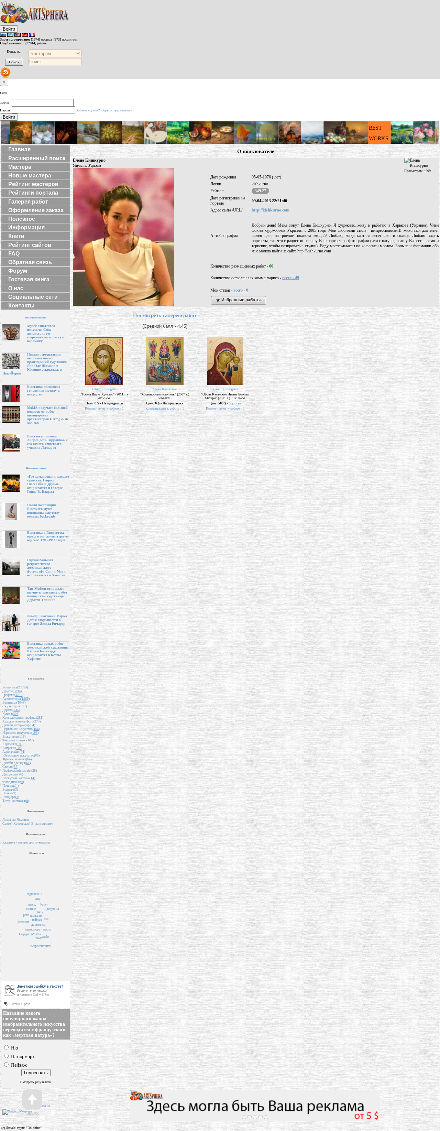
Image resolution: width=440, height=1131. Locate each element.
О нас (15, 288)
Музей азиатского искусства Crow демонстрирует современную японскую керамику (45, 333)
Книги (16, 236)
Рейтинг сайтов (29, 245)
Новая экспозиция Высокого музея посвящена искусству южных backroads (43, 510)
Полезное (21, 219)
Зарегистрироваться (117, 110)
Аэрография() (13, 751)
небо (45, 936)
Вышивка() (13, 702)
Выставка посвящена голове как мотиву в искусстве (43, 390)
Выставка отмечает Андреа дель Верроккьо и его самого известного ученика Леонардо (47, 441)
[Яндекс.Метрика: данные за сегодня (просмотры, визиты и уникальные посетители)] (17, 1112)
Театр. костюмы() (15, 801)
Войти (9, 29)
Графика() (12, 695)
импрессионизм (40, 946)
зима (38, 938)
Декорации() (12, 774)
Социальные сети (33, 297)
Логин (4, 103)
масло (47, 929)
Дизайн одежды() (16, 763)
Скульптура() (14, 706)
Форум (17, 271)
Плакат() (9, 793)
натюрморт (32, 929)
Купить (235, 403)
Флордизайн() (13, 782)
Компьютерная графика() (22, 717)
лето (40, 911)
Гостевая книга (29, 279)
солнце (31, 909)
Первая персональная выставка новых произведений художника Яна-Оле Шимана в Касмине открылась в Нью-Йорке (34, 363)
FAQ (14, 254)
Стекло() (10, 767)
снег (38, 898)
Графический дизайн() (19, 770)
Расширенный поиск (36, 158)
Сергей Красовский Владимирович (27, 823)
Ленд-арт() (10, 797)
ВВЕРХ (32, 1113)
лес (46, 918)
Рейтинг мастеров (33, 184)
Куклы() (10, 714)
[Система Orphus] (35, 1007)
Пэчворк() (10, 785)
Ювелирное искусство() (21, 755)
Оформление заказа (36, 210)
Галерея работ (28, 202)
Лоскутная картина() (18, 778)
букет (44, 904)
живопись (38, 924)
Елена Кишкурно (104, 389)
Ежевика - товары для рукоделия (26, 842)
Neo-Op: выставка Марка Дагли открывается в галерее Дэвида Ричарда (47, 620)
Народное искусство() (20, 733)
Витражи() (12, 748)
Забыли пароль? (88, 110)
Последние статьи (36, 468)
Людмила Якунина (15, 820)
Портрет (25, 934)
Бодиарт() (10, 789)
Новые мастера (29, 175)
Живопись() (15, 687)
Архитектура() (16, 698)
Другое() (12, 691)
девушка (52, 909)
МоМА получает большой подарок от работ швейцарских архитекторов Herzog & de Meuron (47, 415)
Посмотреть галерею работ (165, 315)
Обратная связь (30, 262)
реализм (23, 922)
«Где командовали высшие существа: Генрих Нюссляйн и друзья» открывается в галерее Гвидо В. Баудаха (48, 484)
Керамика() (12, 744)
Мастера (19, 167)
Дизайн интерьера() (18, 725)
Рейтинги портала (33, 193)
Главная (19, 149)
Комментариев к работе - (104, 408)
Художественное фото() (21, 721)
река (26, 915)
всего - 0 (240, 290)
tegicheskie (34, 894)
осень (32, 904)
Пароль (5, 110)
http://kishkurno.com (270, 210)
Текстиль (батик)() (18, 740)
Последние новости (35, 317)
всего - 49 (290, 277)
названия (36, 915)
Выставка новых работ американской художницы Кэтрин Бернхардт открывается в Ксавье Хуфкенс (48, 651)
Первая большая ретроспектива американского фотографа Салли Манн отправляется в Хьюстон (46, 567)
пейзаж (37, 920)
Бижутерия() (13, 736)
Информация (26, 227)
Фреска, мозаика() (17, 759)
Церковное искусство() (21, 729)
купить (36, 933)
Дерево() (11, 710)
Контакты (21, 305)
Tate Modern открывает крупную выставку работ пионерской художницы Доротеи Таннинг (47, 594)
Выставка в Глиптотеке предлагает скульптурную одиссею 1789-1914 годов (48, 536)
